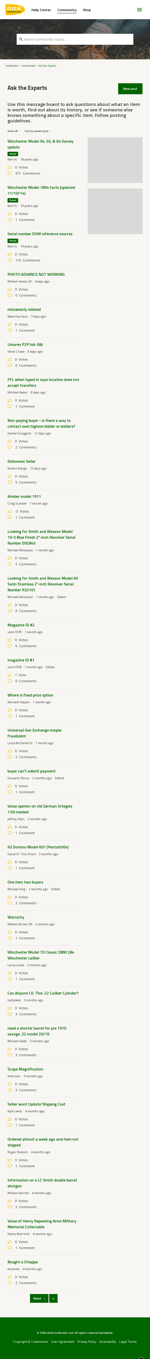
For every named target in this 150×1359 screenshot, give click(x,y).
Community (66, 10)
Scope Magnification (25, 1069)
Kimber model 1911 (24, 496)
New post (130, 88)
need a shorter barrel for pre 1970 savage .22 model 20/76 (37, 1031)
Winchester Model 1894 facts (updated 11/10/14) (41, 190)
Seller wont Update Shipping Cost (36, 1104)
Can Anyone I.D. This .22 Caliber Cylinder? (43, 993)
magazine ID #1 (21, 660)
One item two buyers (25, 882)
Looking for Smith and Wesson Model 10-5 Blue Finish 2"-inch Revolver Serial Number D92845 (42, 537)
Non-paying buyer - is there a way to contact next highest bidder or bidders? (41, 423)
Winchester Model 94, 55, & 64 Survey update (40, 144)
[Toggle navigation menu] (138, 9)
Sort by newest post (37, 131)
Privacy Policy (86, 1342)
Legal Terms (128, 1342)
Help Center (41, 10)
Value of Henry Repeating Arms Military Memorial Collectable (42, 1224)
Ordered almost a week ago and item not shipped (43, 1142)
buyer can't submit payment (32, 771)
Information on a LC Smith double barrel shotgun (42, 1183)
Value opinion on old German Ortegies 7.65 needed (40, 809)
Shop (87, 10)
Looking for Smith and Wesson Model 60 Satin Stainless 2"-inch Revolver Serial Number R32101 (43, 584)
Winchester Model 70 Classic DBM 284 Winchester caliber (41, 955)
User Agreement (62, 1342)
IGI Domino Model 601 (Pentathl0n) (38, 847)
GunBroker (11, 65)
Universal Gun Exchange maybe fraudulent (34, 733)
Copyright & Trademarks (30, 1342)
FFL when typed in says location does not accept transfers (43, 382)
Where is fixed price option (30, 695)
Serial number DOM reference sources (40, 234)
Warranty (16, 917)
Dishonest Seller (22, 461)
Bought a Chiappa (23, 1262)
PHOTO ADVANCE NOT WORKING (36, 274)
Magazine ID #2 (21, 625)
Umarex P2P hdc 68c (25, 344)
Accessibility (107, 1342)
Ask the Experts (47, 65)
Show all (13, 131)
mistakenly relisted (24, 309)
